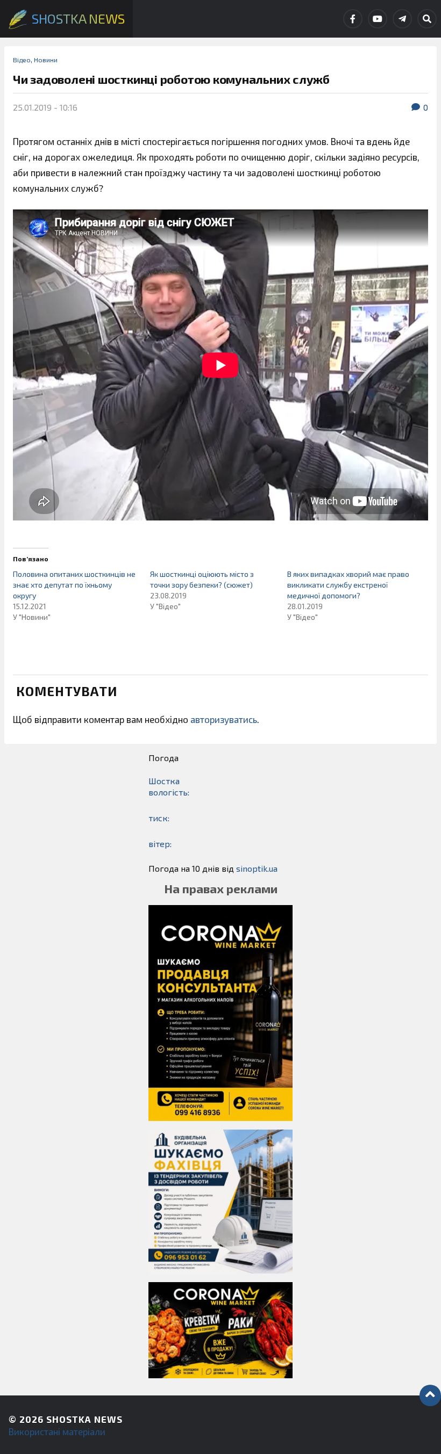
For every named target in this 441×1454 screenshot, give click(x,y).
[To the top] (430, 1395)
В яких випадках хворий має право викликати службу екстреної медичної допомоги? (348, 584)
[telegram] (402, 18)
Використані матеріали (57, 1431)
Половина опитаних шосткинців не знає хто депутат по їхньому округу (74, 584)
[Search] (427, 18)
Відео (22, 59)
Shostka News (84, 1419)
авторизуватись (223, 719)
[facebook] (352, 18)
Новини (46, 59)
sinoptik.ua (257, 868)
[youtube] (377, 18)
